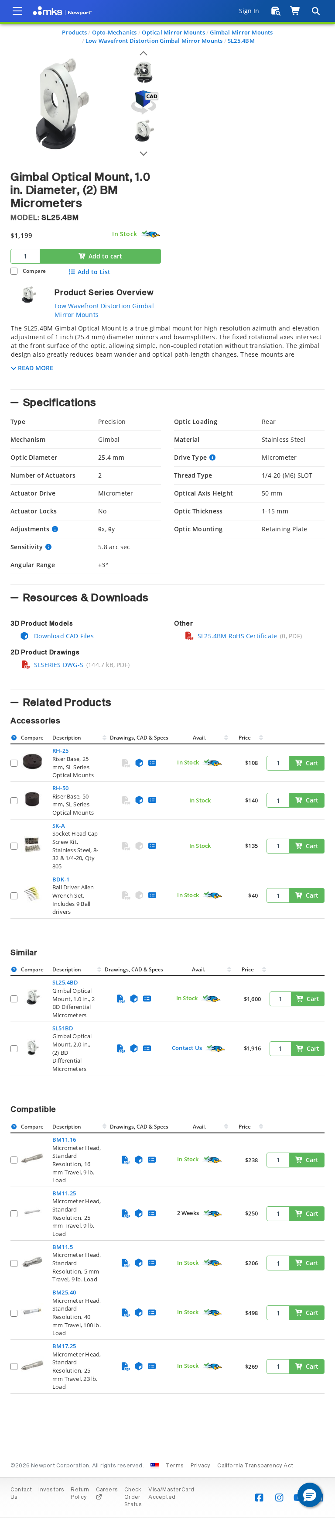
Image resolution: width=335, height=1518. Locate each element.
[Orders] (276, 11)
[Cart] (295, 11)
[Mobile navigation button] (17, 11)
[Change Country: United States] (154, 1466)
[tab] (167, 354)
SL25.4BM (241, 41)
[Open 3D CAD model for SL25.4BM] (143, 102)
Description (66, 737)
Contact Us (187, 1048)
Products (74, 32)
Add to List (94, 272)
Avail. (200, 737)
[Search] (315, 10)
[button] (309, 1495)
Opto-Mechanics (114, 32)
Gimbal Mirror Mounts (241, 32)
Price (245, 737)
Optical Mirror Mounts (173, 32)
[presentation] (167, 759)
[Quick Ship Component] (150, 234)
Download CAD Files (63, 636)
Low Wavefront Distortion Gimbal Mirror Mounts (153, 41)
